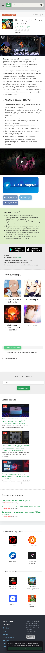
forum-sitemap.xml (31, 632)
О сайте (6, 628)
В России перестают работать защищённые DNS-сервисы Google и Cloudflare (15, 476)
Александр (7, 503)
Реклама (6, 640)
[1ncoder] (12, 537)
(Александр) (34, 265)
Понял (25, 649)
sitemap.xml (29, 631)
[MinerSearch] (32, 537)
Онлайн (19, 27)
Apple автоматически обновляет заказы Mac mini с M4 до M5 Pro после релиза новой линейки (14, 421)
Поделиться (12, 197)
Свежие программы (13, 531)
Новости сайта (8, 637)
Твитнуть (27, 197)
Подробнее (35, 645)
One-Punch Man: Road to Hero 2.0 (12, 300)
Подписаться (23, 388)
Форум (5, 634)
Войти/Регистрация (13, 348)
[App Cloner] (12, 553)
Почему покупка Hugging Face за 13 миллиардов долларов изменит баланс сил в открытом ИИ (15, 447)
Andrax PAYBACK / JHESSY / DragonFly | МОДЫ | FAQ (21, 506)
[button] (20, 54)
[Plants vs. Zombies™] (32, 596)
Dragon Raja (32, 325)
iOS (23, 258)
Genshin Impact (32, 299)
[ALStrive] (8, 5)
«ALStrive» (37, 621)
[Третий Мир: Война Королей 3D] (32, 578)
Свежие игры (10, 571)
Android (18, 258)
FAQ (4, 631)
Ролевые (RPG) (26, 27)
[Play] (20, 160)
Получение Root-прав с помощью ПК (16, 501)
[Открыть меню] (3, 5)
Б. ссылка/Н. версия (9, 15)
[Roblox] (12, 596)
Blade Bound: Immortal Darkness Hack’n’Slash (12, 327)
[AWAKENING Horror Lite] (12, 578)
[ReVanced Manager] (32, 553)
